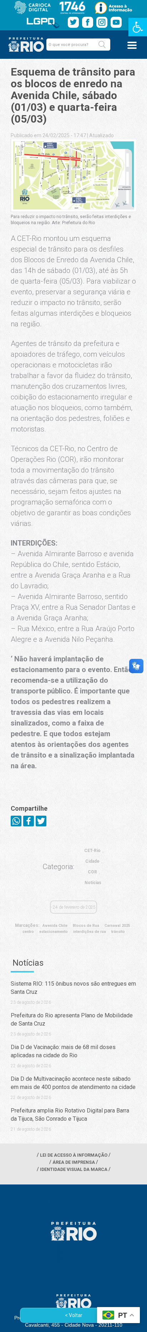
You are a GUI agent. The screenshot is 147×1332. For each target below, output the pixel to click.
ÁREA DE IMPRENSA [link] (73, 1162)
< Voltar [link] (73, 1315)
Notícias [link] (93, 882)
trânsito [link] (118, 931)
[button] (102, 44)
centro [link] (28, 931)
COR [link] (92, 871)
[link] (137, 27)
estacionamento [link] (53, 931)
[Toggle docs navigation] (132, 45)
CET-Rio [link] (92, 850)
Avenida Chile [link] (54, 925)
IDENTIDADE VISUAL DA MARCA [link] (73, 1169)
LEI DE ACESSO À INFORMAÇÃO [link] (73, 1155)
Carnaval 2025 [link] (117, 925)
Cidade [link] (92, 861)
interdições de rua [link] (89, 931)
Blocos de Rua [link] (86, 925)
